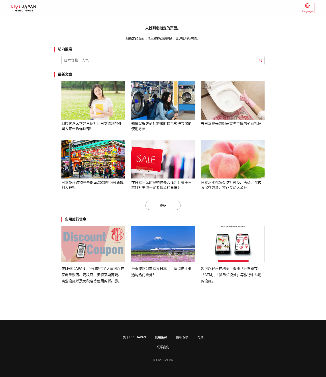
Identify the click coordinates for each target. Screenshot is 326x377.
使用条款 (161, 337)
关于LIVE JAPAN (134, 337)
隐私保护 (182, 337)
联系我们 (163, 347)
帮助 (200, 337)
